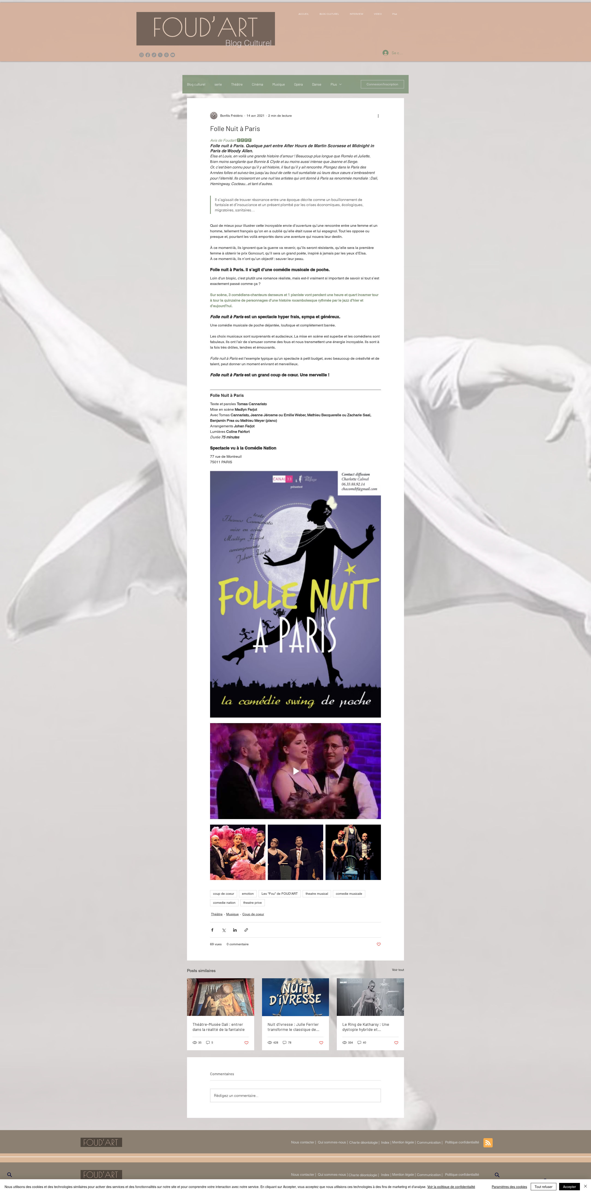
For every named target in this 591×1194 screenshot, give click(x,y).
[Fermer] (585, 1186)
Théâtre (237, 84)
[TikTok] (154, 55)
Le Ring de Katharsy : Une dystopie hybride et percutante (365, 1027)
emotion (248, 893)
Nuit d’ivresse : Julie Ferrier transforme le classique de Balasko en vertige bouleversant (293, 1027)
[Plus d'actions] (378, 115)
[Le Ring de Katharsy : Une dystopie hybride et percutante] (370, 997)
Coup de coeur (253, 914)
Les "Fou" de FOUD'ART (280, 893)
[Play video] (295, 771)
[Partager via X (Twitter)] (223, 930)
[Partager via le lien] (246, 930)
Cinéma (257, 84)
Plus (334, 84)
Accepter (569, 1186)
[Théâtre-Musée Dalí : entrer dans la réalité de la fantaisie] (220, 997)
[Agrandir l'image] (237, 852)
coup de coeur (223, 893)
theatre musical (317, 893)
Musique (278, 84)
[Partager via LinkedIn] (235, 930)
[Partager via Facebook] (212, 930)
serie (218, 84)
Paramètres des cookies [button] (509, 1186)
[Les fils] (166, 55)
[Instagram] (141, 55)
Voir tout (398, 970)
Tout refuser (543, 1186)
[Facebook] (147, 55)
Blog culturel (196, 84)
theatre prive (252, 902)
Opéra (298, 84)
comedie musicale (349, 893)
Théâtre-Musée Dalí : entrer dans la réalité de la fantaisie (219, 1027)
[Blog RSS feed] (488, 1143)
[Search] (9, 1175)
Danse (316, 84)
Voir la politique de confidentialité (451, 1186)
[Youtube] (172, 55)
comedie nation (224, 902)
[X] (160, 55)
